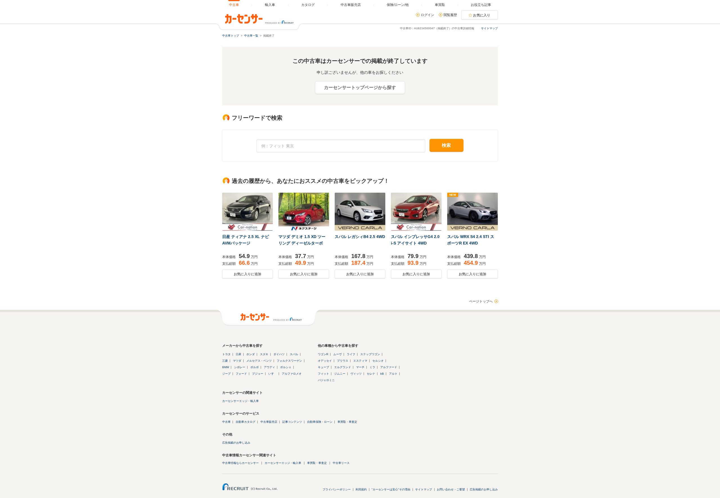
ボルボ (254, 367)
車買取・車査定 (347, 421)
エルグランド (342, 367)
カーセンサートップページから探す (360, 87)
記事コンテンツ (292, 421)
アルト (393, 373)
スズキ (264, 354)
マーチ (360, 367)
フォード (241, 373)
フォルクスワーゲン (289, 360)
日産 (238, 354)
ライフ (351, 354)
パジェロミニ (326, 380)
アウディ (269, 367)
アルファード (388, 367)
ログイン (427, 15)
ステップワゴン (370, 354)
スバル (294, 354)
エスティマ (360, 360)
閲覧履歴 (450, 15)
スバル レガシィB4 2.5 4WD (360, 236)
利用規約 (361, 489)
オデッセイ (325, 360)
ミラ (372, 367)
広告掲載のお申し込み (236, 442)
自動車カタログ (245, 421)
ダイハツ (279, 354)
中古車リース (341, 462)
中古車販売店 (268, 421)
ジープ (226, 373)
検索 (446, 145)
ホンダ (250, 354)
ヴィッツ (356, 373)
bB (382, 373)
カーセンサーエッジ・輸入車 (240, 401)
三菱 (225, 360)
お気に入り (481, 15)
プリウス (342, 360)
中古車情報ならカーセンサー (240, 462)
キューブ (323, 367)
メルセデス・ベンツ (259, 360)
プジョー (257, 373)
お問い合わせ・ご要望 (451, 489)
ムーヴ (337, 354)
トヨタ (226, 354)
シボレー (239, 367)
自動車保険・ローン (319, 421)
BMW (225, 367)
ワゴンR (323, 354)
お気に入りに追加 (247, 274)
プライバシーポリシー (337, 489)
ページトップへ (481, 301)
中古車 (226, 421)
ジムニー (339, 373)
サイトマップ (489, 28)
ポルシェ (285, 367)
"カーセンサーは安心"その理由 (391, 489)
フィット (323, 373)
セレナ (371, 373)
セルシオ (378, 360)
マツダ (237, 360)
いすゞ (272, 373)
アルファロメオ (292, 373)
